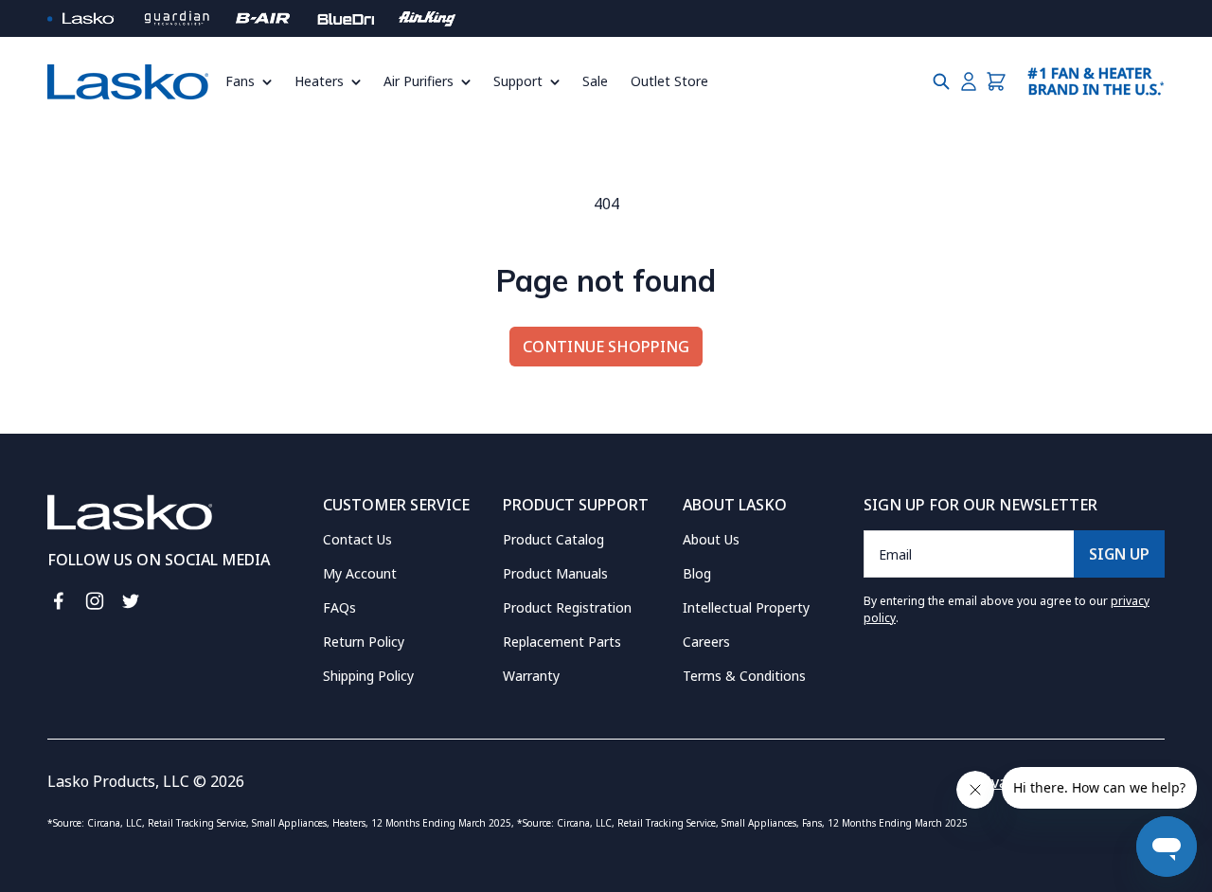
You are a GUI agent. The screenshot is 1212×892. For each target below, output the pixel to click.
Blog (697, 573)
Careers (706, 642)
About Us (711, 539)
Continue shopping (606, 346)
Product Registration (567, 607)
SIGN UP (1119, 554)
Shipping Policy (368, 676)
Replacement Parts (562, 642)
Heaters (319, 81)
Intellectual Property (746, 607)
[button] (254, 81)
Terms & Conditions (744, 676)
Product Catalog (553, 539)
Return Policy (363, 642)
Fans (240, 81)
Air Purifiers (418, 81)
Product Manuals (555, 573)
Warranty (531, 676)
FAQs (339, 607)
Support (518, 81)
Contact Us (357, 539)
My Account (360, 573)
